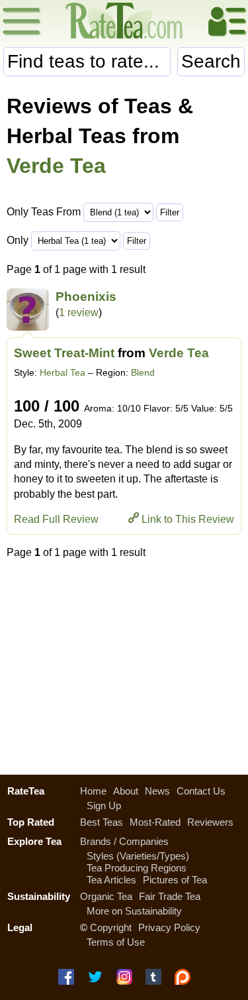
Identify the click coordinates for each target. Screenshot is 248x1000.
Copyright (111, 927)
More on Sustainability (134, 911)
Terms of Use (116, 942)
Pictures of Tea (175, 879)
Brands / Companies (124, 841)
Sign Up (104, 805)
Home (93, 791)
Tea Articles (111, 879)
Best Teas (101, 822)
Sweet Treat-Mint (64, 353)
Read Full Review (56, 519)
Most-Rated (155, 822)
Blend (143, 372)
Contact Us (201, 791)
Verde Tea (56, 166)
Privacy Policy (169, 927)
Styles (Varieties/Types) (138, 855)
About (125, 791)
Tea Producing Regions (136, 867)
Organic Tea (106, 896)
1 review (79, 312)
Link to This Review (188, 519)
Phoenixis (86, 297)
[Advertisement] (124, 663)
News (157, 791)
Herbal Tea (62, 372)
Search (211, 61)
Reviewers (210, 822)
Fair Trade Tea (169, 896)
